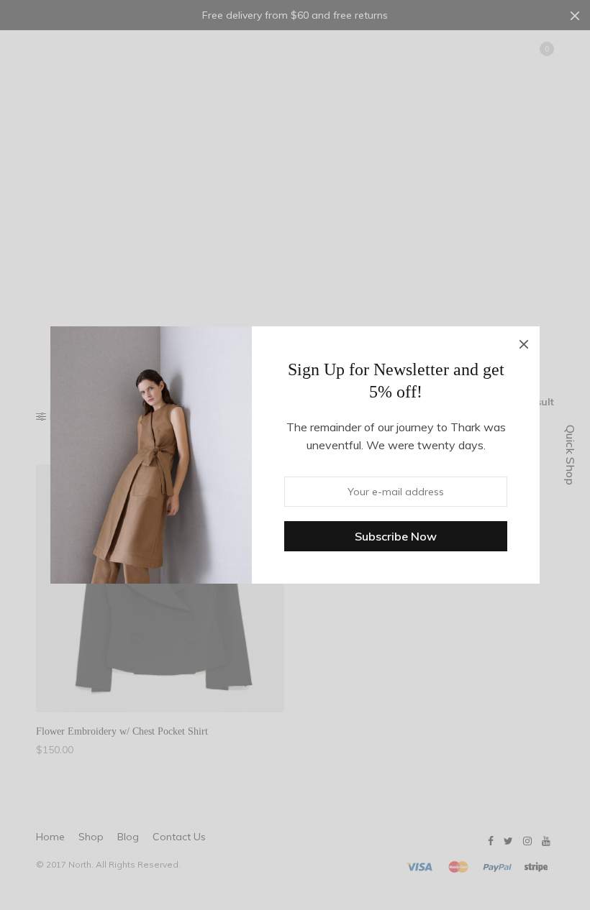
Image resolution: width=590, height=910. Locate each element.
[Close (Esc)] (524, 342)
